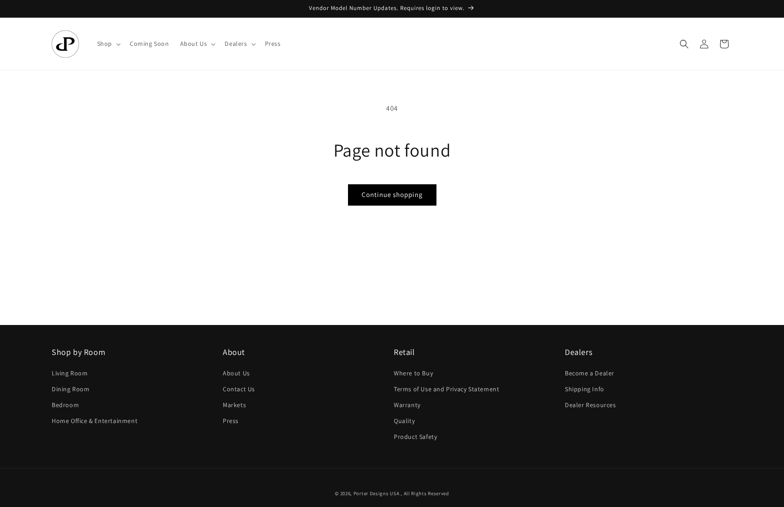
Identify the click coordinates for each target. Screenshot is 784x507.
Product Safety (415, 437)
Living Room (70, 373)
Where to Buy (413, 373)
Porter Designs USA (376, 493)
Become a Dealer (589, 373)
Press (231, 421)
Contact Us (239, 389)
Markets (234, 405)
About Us (236, 373)
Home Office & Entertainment (94, 421)
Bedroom (65, 405)
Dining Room (71, 389)
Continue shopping (392, 194)
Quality (404, 421)
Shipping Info (584, 389)
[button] (108, 43)
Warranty (407, 405)
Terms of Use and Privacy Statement (446, 389)
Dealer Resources (590, 405)
